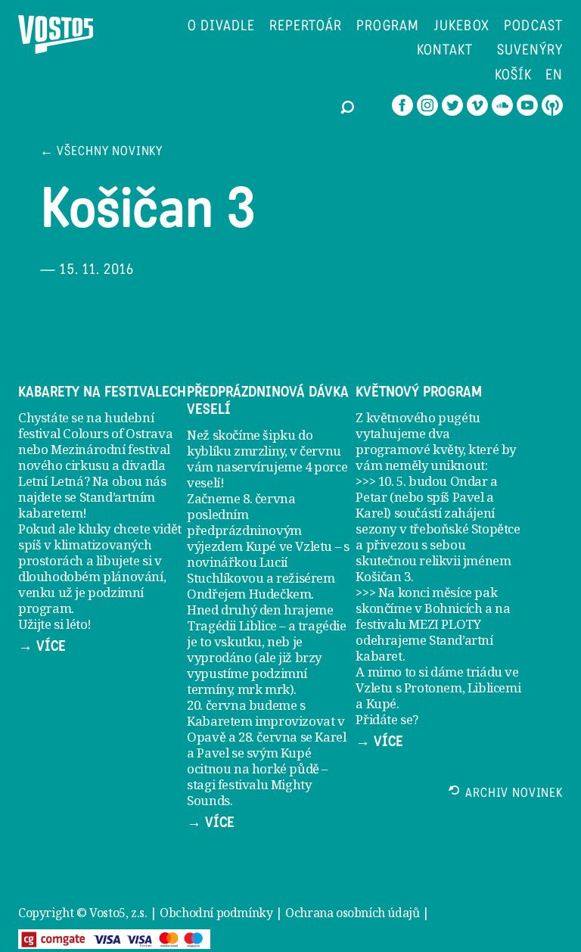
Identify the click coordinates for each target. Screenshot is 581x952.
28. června (267, 736)
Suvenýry (530, 51)
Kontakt (445, 51)
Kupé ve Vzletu (289, 546)
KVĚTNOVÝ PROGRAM (419, 392)
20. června (216, 705)
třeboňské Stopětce (464, 528)
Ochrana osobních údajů (352, 912)
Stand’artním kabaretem (86, 504)
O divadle (221, 27)
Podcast (533, 27)
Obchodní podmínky (216, 912)
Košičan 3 (383, 576)
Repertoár (306, 27)
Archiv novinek (514, 794)
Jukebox (461, 27)
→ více (42, 646)
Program (387, 27)
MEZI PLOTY (444, 624)
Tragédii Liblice (232, 625)
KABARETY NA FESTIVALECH (102, 392)
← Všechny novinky (101, 152)
